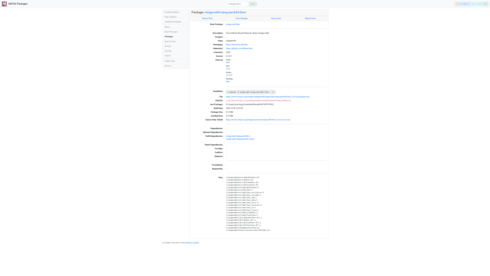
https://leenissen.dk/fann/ (237, 44)
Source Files (207, 18)
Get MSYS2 (464, 4)
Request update (192, 243)
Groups (168, 46)
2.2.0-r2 (229, 75)
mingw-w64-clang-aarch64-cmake (240, 139)
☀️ (457, 4)
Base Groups (170, 41)
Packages (169, 36)
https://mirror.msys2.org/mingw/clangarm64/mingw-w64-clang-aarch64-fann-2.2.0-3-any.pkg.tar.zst (267, 97)
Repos (167, 27)
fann (228, 62)
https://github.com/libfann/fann (239, 48)
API (486, 4)
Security (168, 51)
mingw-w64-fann (233, 24)
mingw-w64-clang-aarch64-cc (238, 136)
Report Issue (310, 18)
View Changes (242, 18)
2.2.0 (228, 69)
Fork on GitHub (476, 4)
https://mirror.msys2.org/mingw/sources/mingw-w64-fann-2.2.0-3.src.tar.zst (258, 120)
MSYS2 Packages (18, 3)
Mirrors (168, 66)
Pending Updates (172, 12)
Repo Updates (171, 17)
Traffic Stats (170, 61)
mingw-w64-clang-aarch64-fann (225, 12)
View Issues (276, 18)
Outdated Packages (173, 22)
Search (252, 4)
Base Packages (171, 32)
